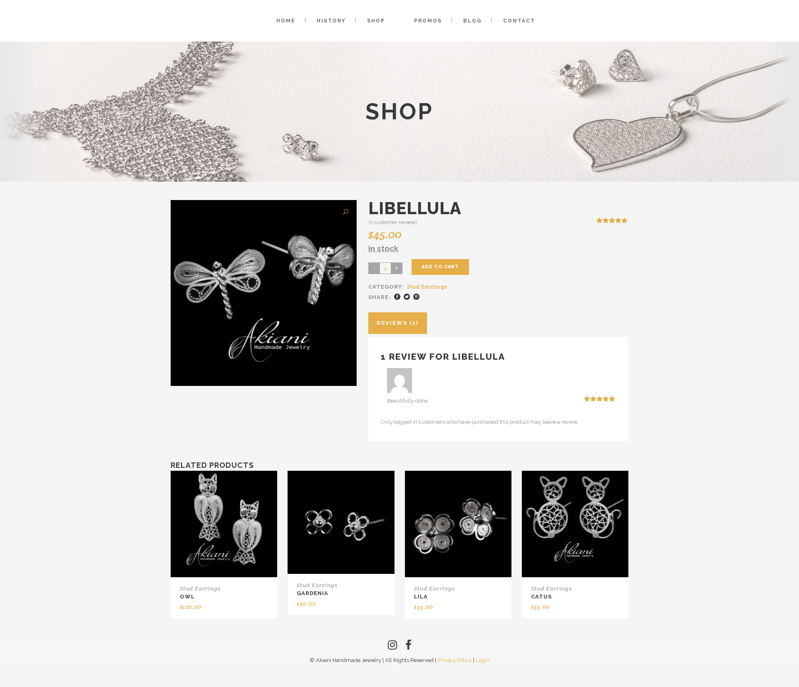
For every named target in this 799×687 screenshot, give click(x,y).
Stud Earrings (427, 286)
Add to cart (440, 266)
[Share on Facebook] (397, 297)
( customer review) (392, 222)
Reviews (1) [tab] (398, 323)
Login (482, 660)
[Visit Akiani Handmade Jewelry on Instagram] (392, 647)
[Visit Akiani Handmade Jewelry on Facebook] (408, 647)
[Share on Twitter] (407, 297)
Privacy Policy (454, 660)
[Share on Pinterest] (416, 297)
